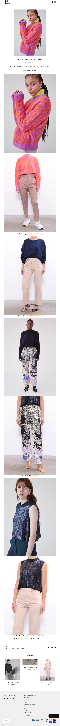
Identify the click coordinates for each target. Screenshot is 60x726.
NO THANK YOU (15, 377)
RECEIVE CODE (15, 374)
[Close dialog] (56, 345)
